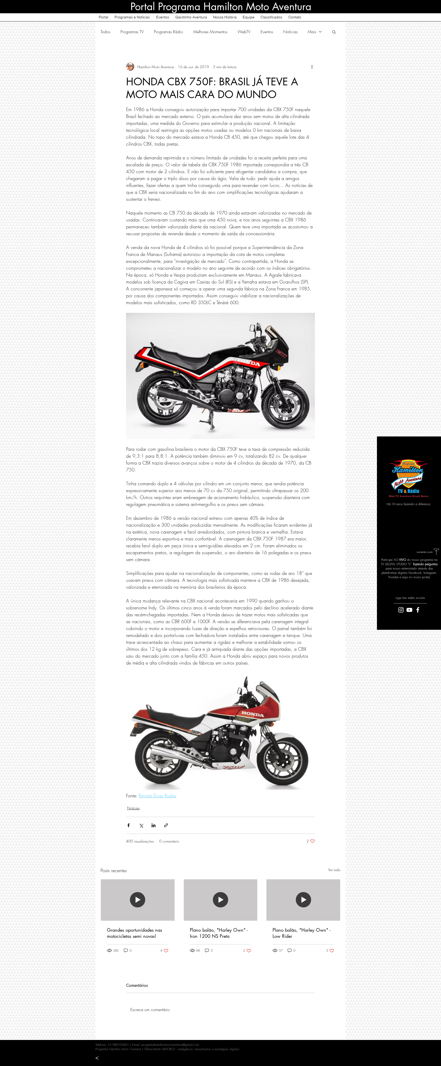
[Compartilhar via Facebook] (128, 825)
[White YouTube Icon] (409, 609)
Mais (312, 31)
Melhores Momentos (210, 31)
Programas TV (132, 31)
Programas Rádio (168, 31)
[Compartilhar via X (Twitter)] (141, 825)
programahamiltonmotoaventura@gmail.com (170, 1045)
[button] (334, 32)
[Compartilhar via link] (166, 825)
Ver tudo (334, 869)
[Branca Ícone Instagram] (401, 609)
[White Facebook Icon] (417, 609)
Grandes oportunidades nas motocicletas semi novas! (134, 933)
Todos (105, 31)
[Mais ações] (312, 67)
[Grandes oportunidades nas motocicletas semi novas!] (138, 900)
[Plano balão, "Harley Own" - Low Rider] (303, 900)
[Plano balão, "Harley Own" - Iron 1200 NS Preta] (221, 900)
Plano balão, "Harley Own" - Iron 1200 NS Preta (219, 933)
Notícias (290, 31)
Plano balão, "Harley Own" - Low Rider (301, 933)
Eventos (267, 31)
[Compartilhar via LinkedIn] (153, 825)
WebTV (244, 31)
